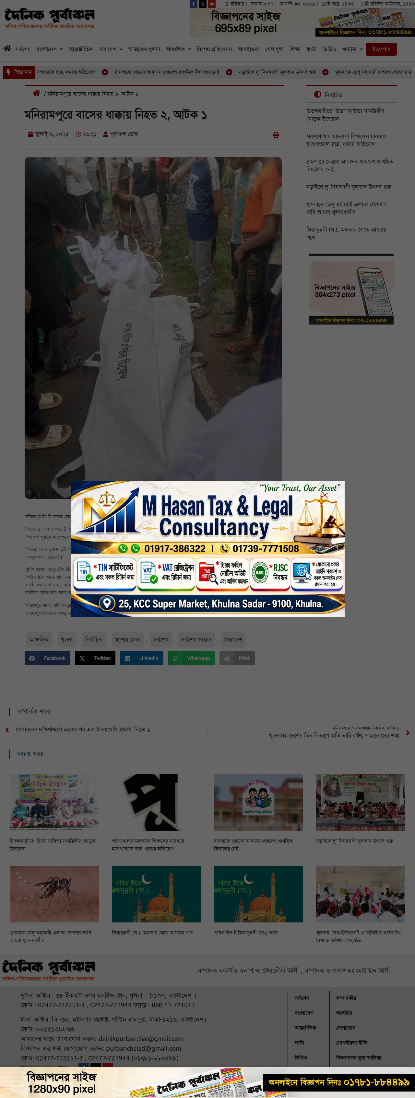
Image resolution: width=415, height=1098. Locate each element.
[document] (207, 549)
